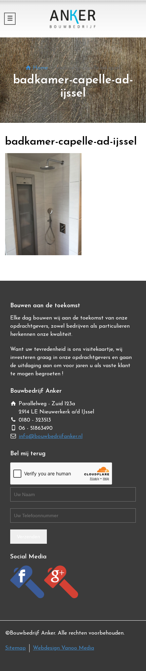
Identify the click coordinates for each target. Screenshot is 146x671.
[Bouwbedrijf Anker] (73, 18)
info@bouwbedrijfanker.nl (51, 436)
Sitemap (15, 648)
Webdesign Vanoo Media (63, 648)
